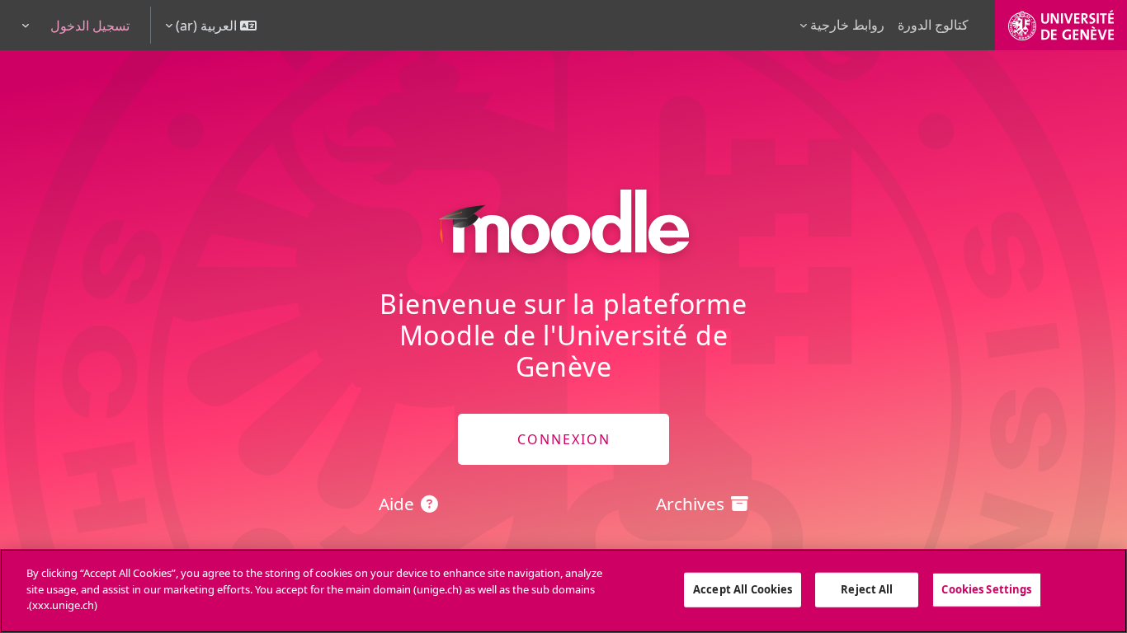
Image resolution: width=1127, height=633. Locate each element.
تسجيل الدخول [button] (90, 25)
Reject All (867, 589)
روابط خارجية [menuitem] (847, 25)
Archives (690, 503)
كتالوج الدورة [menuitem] (933, 25)
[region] (563, 591)
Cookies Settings (986, 589)
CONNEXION (564, 439)
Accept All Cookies (742, 589)
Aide (396, 503)
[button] (210, 25)
